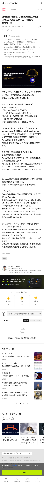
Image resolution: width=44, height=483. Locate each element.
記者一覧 (11, 458)
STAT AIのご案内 (15, 36)
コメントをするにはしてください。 (22, 314)
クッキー (14, 465)
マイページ (37, 481)
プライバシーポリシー (15, 461)
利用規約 (4, 461)
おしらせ (4, 458)
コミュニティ (17, 481)
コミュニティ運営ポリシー (24, 458)
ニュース (6, 481)
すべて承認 (22, 472)
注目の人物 (27, 481)
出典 (40, 26)
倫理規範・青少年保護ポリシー (33, 461)
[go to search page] (40, 3)
